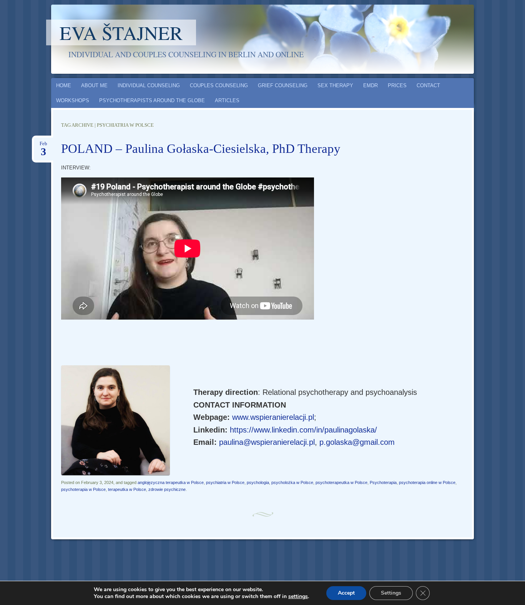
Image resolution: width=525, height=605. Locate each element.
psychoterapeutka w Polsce (341, 482)
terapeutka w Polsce (127, 489)
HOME (63, 85)
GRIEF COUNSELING (282, 85)
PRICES (397, 85)
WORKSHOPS (72, 100)
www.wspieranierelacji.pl (273, 417)
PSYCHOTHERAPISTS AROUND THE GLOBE (152, 100)
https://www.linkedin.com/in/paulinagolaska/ (303, 430)
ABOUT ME (94, 85)
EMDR (370, 85)
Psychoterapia (383, 482)
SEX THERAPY (335, 85)
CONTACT (428, 85)
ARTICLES (227, 100)
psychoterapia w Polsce (83, 489)
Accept (346, 593)
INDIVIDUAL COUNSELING (149, 85)
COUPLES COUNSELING (219, 85)
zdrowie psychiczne (167, 489)
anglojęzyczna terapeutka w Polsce (171, 482)
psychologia (258, 482)
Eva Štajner (121, 32)
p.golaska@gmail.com (357, 442)
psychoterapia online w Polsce (427, 482)
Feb (43, 146)
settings (298, 596)
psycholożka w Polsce (292, 482)
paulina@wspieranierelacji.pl (267, 442)
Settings (391, 593)
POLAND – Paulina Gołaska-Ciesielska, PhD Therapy (201, 149)
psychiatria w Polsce (225, 482)
